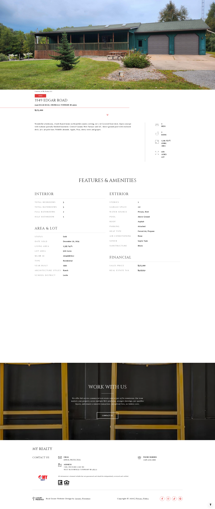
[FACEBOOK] (162, 498)
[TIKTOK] (174, 498)
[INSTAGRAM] (168, 498)
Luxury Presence (82, 498)
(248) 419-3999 (149, 460)
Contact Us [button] (107, 415)
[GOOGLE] (180, 498)
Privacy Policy (142, 498)
